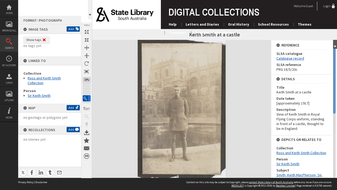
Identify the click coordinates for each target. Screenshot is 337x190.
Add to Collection (86, 140)
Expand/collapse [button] (335, 44)
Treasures (177, 32)
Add (71, 29)
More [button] (9, 117)
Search (9, 48)
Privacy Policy (25, 182)
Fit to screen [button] (86, 40)
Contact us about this (86, 148)
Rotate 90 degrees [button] (86, 64)
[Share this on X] (23, 169)
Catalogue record (290, 58)
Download (86, 132)
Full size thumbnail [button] (86, 32)
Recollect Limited (285, 185)
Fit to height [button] (86, 56)
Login (9, 82)
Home (9, 13)
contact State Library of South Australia (271, 182)
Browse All (9, 30)
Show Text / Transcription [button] (86, 109)
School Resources (273, 24)
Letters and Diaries (202, 24)
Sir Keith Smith (39, 95)
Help (173, 24)
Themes (304, 24)
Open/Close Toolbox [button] (90, 9)
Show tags (33, 40)
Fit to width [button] (86, 48)
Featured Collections (213, 32)
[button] (87, 98)
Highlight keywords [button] (86, 125)
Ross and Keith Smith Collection (301, 152)
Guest (309, 6)
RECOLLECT (237, 185)
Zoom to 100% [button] (86, 71)
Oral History (238, 24)
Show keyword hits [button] (86, 117)
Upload (9, 100)
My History (9, 65)
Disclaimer (41, 182)
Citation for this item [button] (86, 156)
